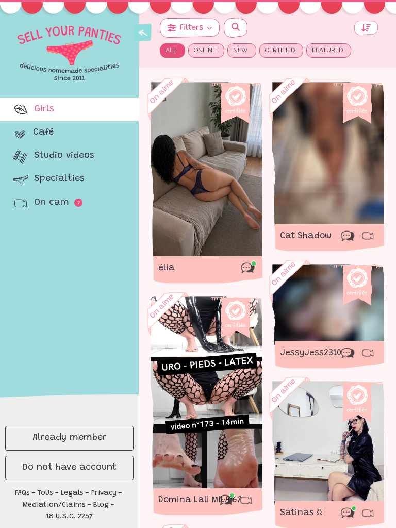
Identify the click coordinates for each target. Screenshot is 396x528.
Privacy (104, 493)
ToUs (45, 493)
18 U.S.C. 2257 (69, 516)
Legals (72, 493)
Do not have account (70, 467)
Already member (69, 437)
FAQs (22, 493)
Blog (101, 505)
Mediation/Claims (54, 505)
